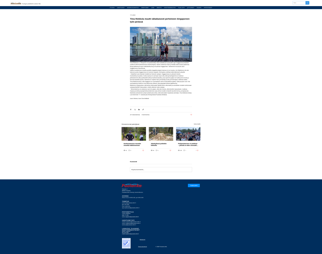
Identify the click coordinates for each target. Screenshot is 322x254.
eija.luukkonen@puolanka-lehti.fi (130, 207)
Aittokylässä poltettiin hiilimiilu (159, 144)
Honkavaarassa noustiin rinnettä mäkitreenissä (132, 144)
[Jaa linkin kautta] (143, 109)
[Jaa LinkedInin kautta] (139, 109)
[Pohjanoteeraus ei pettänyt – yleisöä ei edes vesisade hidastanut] (188, 134)
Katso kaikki (197, 124)
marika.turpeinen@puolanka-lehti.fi (131, 221)
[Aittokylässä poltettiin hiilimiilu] (161, 134)
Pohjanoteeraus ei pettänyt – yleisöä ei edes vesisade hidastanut (187, 144)
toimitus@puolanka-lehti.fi (129, 203)
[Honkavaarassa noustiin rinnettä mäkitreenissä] (134, 134)
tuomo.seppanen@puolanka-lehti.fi (130, 216)
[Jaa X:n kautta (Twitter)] (135, 109)
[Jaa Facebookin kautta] (131, 109)
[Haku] (307, 3)
